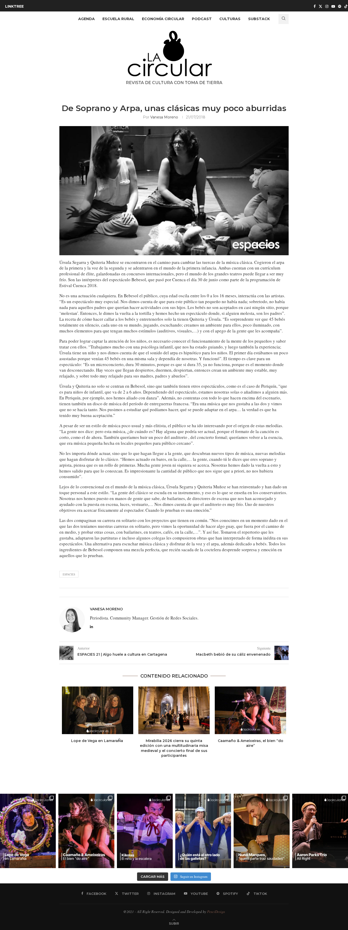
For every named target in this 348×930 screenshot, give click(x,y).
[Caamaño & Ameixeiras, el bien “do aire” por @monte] (86, 831)
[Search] (283, 19)
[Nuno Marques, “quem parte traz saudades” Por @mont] (261, 831)
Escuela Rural (118, 19)
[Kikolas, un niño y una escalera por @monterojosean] (145, 831)
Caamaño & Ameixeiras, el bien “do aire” (250, 743)
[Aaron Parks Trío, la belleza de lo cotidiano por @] (320, 831)
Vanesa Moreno (164, 117)
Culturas (229, 19)
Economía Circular (163, 19)
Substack (259, 19)
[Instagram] (327, 6)
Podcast (202, 19)
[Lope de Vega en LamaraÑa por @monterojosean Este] (28, 831)
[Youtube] (333, 6)
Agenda (86, 19)
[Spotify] (339, 6)
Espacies (69, 574)
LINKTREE (14, 6)
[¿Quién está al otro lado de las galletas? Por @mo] (203, 831)
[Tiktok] (346, 6)
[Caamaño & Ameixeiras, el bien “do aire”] (250, 710)
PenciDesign (216, 911)
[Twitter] (320, 6)
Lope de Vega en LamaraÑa (97, 740)
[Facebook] (314, 6)
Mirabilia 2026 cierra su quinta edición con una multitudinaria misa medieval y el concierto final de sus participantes (174, 748)
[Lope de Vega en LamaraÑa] (97, 710)
